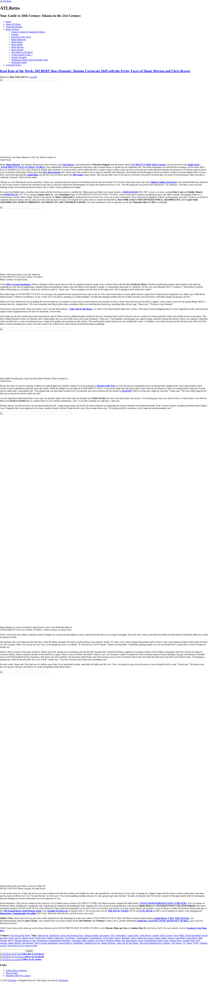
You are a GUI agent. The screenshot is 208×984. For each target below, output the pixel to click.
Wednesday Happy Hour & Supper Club (29, 60)
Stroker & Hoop (108, 943)
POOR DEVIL (11, 194)
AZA (112, 935)
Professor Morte (113, 940)
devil (31, 938)
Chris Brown (68, 164)
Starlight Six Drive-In (57, 911)
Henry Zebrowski (139, 938)
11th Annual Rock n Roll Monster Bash (22, 911)
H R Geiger (108, 938)
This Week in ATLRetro (22, 52)
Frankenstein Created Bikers (89, 938)
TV (183, 943)
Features (15, 34)
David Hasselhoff (193, 935)
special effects (65, 943)
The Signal (176, 943)
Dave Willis (178, 935)
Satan (166, 940)
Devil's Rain (40, 938)
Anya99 (33, 77)
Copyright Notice (13, 65)
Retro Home (16, 44)
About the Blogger (14, 27)
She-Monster (27, 943)
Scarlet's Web (189, 940)
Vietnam (203, 943)
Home (8, 21)
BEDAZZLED (131, 192)
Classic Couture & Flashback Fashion (28, 32)
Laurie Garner (160, 938)
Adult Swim (193, 164)
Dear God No (15, 938)
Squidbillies (78, 943)
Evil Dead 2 (70, 938)
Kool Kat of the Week (21, 37)
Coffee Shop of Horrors (16, 970)
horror (150, 938)
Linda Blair (32, 175)
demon (25, 938)
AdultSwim (54, 935)
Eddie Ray (142, 921)
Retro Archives (12, 29)
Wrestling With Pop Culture (18, 975)
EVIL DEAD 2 (147, 911)
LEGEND (126, 391)
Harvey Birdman (122, 938)
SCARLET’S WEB (141, 164)
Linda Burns (160, 918)
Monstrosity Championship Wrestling (18, 913)
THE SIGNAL (182, 918)
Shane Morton (13, 164)
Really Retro (17, 42)
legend (171, 938)
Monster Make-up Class (25, 940)
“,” (81, 309)
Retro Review (17, 47)
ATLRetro (11, 980)
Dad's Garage (166, 935)
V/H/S (171, 918)
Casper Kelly (132, 935)
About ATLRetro (13, 24)
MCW (11, 940)
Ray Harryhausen (129, 940)
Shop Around (17, 49)
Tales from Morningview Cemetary (154, 943)
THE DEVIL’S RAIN (118, 911)
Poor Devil (100, 940)
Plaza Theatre (12, 973)
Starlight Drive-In (92, 943)
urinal (188, 943)
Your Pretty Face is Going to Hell (22, 945)
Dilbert (50, 938)
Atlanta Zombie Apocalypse (163, 182)
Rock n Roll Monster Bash (150, 940)
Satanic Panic (176, 940)
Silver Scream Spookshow (18, 284)
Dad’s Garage (158, 164)
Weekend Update (19, 62)
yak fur (3, 945)
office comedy (88, 940)
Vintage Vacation (19, 57)
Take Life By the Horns (127, 943)
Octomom (76, 940)
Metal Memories (18, 39)
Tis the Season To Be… (22, 55)
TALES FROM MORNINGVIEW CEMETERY (163, 903)
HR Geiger (78, 175)
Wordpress (63, 980)
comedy (155, 935)
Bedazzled (121, 935)
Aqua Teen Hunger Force (71, 935)
